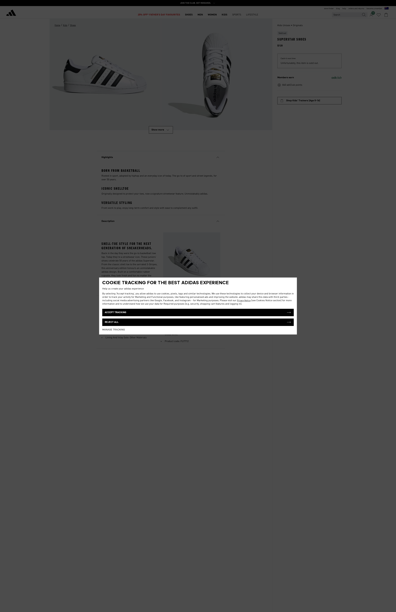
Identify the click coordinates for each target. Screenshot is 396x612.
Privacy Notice (244, 301)
